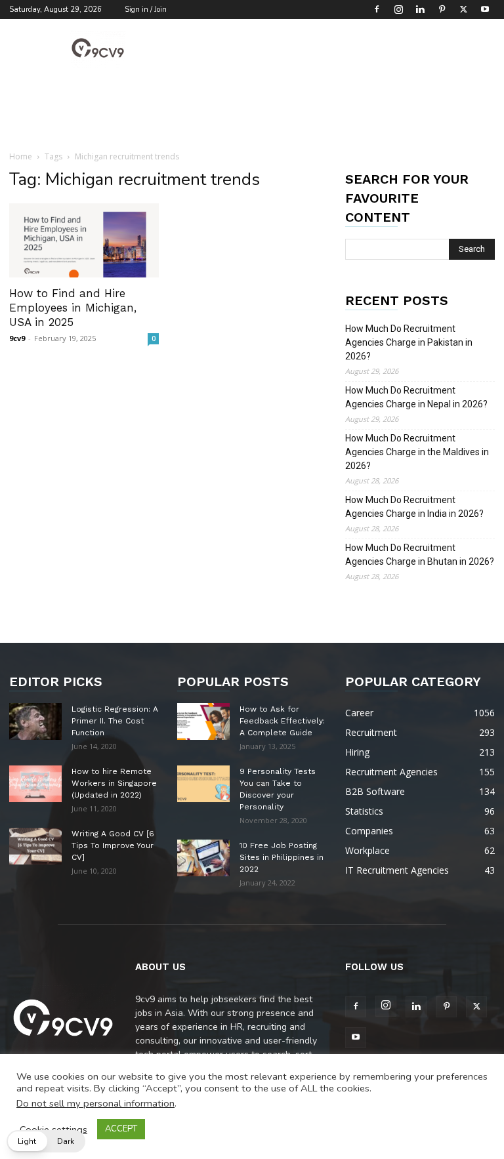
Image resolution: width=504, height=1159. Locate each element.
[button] (46, 1141)
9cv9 (17, 338)
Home (20, 156)
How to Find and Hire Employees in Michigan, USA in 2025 (72, 308)
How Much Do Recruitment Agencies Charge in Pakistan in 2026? (408, 342)
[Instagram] (398, 9)
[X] (463, 9)
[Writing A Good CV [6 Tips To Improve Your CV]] (35, 846)
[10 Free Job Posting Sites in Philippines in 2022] (203, 858)
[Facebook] (377, 9)
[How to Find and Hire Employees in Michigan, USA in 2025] (84, 240)
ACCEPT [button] (121, 1129)
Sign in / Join (146, 9)
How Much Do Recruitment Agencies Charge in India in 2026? (414, 507)
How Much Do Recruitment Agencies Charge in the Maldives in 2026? (417, 452)
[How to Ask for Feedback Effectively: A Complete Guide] (203, 721)
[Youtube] (485, 9)
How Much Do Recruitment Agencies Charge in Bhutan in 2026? (419, 554)
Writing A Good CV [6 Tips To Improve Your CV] (113, 845)
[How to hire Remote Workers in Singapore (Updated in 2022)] (35, 783)
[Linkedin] (420, 9)
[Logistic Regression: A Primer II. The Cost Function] (35, 721)
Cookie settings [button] (53, 1129)
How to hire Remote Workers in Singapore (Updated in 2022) (114, 783)
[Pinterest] (442, 9)
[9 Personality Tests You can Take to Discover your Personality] (203, 783)
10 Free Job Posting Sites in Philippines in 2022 (282, 857)
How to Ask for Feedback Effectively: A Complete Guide (282, 720)
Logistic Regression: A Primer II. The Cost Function (115, 720)
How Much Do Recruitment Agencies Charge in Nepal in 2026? (416, 397)
